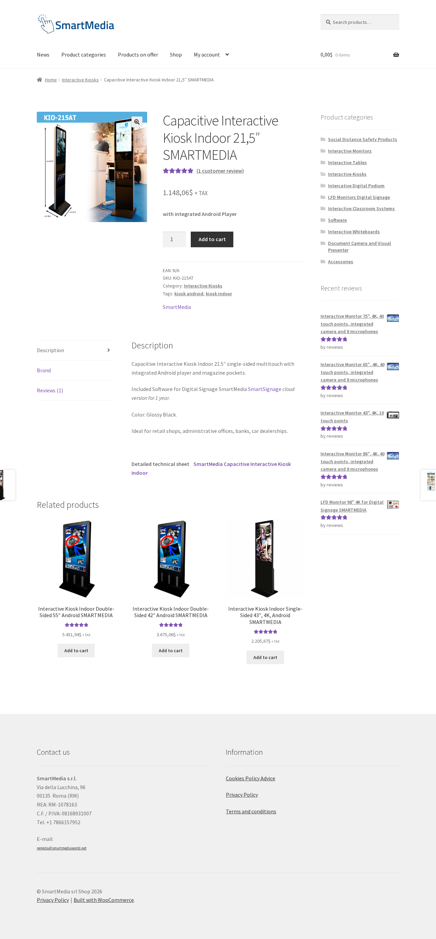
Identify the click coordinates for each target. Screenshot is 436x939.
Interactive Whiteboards (354, 232)
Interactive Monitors (350, 151)
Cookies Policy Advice (250, 778)
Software (337, 220)
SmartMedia (177, 306)
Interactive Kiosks (80, 80)
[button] (136, 121)
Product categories (83, 54)
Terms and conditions (251, 811)
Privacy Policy (242, 794)
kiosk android (188, 294)
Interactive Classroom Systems (361, 208)
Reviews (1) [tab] (50, 390)
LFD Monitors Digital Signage (359, 197)
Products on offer (138, 54)
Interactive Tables (347, 162)
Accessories (340, 262)
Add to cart (212, 239)
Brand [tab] (44, 370)
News (43, 54)
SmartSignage (264, 389)
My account (207, 54)
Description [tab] (50, 350)
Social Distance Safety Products (362, 139)
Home (51, 80)
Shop (176, 54)
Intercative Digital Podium (356, 186)
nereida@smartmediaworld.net (62, 848)
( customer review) (220, 170)
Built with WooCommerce (104, 899)
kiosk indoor (219, 294)
